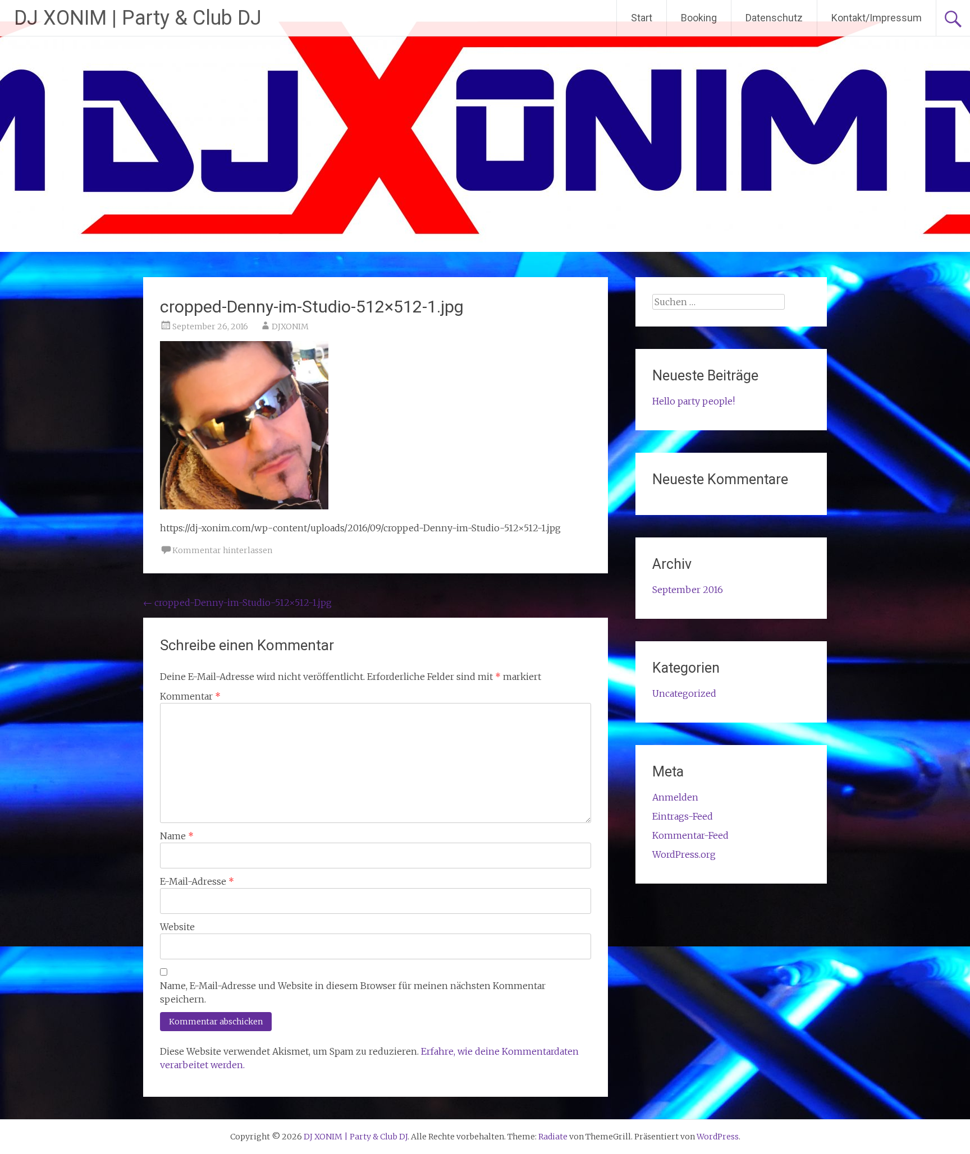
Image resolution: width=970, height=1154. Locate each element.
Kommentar (190, 696)
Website (177, 926)
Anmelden (675, 797)
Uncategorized (684, 693)
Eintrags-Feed (682, 816)
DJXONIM (290, 326)
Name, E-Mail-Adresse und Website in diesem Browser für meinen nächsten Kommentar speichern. (353, 992)
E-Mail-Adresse (197, 881)
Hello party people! (693, 401)
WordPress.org (684, 854)
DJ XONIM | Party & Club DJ (138, 18)
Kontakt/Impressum (876, 18)
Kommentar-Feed (690, 835)
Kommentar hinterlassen (222, 550)
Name (177, 836)
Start (641, 18)
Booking (699, 18)
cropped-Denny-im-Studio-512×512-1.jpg (237, 602)
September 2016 (687, 589)
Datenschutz (774, 18)
